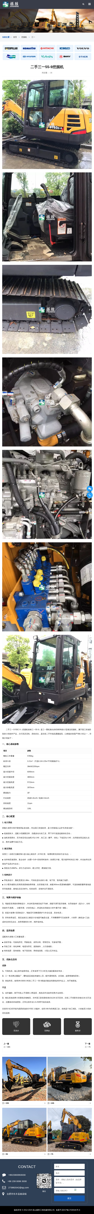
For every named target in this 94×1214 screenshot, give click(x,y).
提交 (69, 1198)
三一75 (87, 1047)
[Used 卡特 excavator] (11, 48)
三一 (33, 37)
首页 (15, 37)
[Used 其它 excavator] (83, 56)
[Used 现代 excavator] (29, 56)
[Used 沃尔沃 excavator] (83, 48)
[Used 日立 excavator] (47, 48)
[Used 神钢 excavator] (65, 48)
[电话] (90, 495)
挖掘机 (24, 37)
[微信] (90, 489)
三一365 (7, 1047)
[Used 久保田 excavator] (47, 56)
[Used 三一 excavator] (65, 56)
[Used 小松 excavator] (29, 48)
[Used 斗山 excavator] (11, 56)
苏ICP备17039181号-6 (71, 1210)
